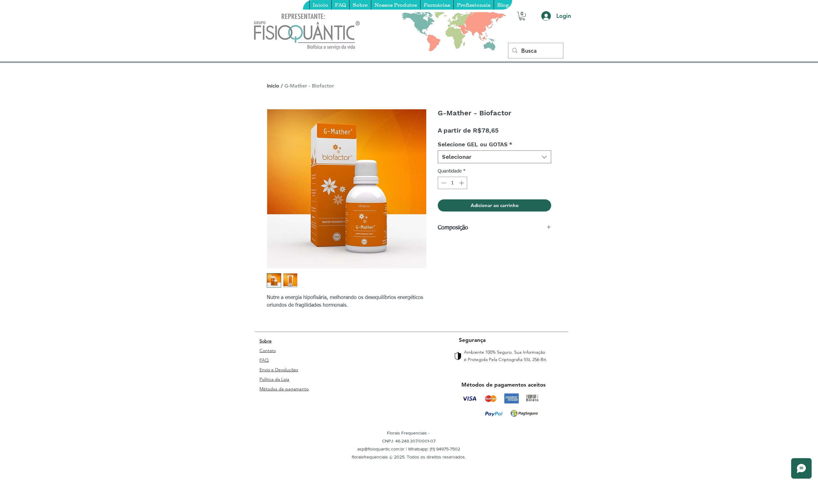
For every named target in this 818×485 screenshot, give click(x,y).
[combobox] (494, 156)
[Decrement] (443, 183)
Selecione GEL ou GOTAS (475, 144)
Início (273, 86)
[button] (522, 16)
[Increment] (462, 183)
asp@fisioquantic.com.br (381, 448)
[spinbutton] (452, 183)
